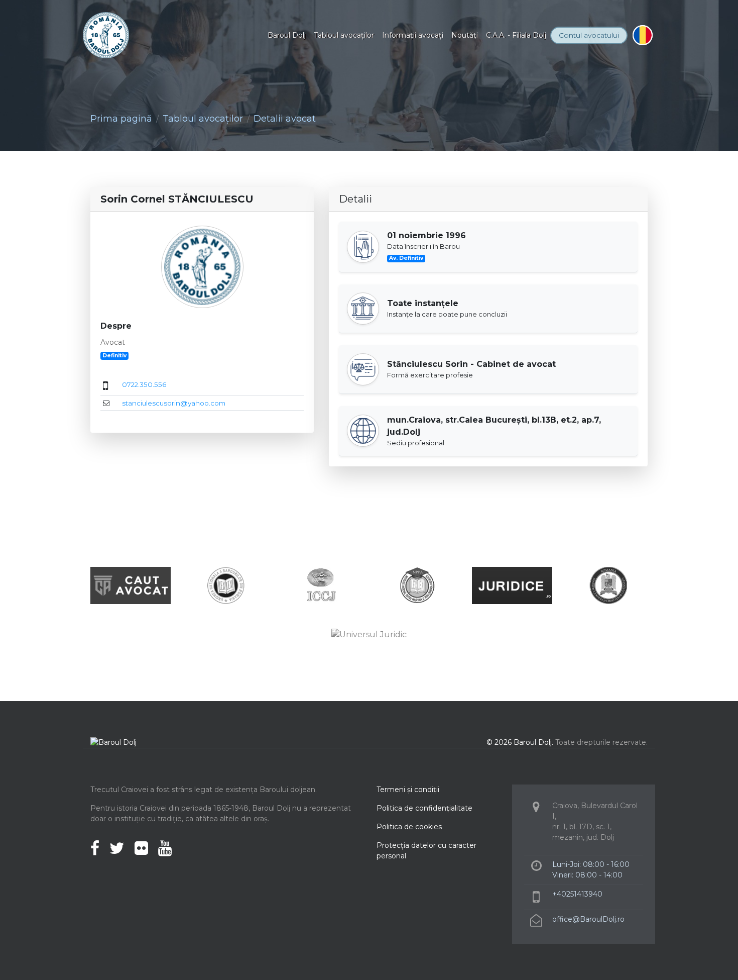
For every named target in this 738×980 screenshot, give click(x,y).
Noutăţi (464, 35)
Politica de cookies (409, 826)
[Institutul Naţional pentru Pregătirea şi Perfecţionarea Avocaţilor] (417, 585)
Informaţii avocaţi (412, 35)
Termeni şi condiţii (408, 789)
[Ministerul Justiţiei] (607, 585)
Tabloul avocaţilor (344, 35)
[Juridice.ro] (512, 585)
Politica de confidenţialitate (424, 808)
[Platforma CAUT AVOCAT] (130, 585)
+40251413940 (577, 894)
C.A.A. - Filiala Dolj (516, 35)
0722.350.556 (144, 384)
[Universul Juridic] (369, 634)
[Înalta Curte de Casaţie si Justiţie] (321, 585)
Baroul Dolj (287, 35)
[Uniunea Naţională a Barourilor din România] (226, 585)
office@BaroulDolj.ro (588, 919)
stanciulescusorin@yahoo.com (173, 403)
